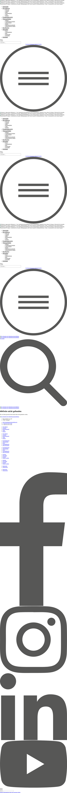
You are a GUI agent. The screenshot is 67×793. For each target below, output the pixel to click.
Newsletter (7, 35)
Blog (6, 33)
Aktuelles (5, 29)
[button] (10, 792)
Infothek (5, 37)
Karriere (7, 15)
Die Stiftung (6, 8)
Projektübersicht (8, 17)
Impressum (5, 466)
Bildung (7, 20)
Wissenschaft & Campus (10, 26)
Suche (1, 39)
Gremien (7, 11)
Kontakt (4, 456)
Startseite (5, 7)
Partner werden (6, 458)
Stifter (6, 12)
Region (6, 23)
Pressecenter (7, 34)
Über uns (7, 9)
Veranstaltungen (8, 32)
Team (6, 14)
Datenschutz (5, 467)
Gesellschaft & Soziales (10, 21)
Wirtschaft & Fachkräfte (10, 25)
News (6, 31)
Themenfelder (7, 19)
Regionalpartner (8, 13)
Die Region (6, 28)
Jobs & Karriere (6, 445)
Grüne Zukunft (8, 22)
